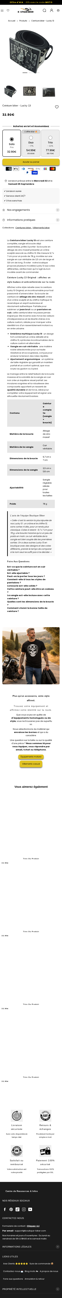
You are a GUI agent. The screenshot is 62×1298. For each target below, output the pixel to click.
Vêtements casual (31, 763)
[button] (57, 107)
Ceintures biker (23, 227)
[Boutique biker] (25, 10)
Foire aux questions (13, 1278)
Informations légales (16, 1246)
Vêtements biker (41, 227)
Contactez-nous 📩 (13, 1271)
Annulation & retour (35, 1278)
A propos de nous (49, 1271)
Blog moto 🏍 (31, 1271)
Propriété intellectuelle (19, 1289)
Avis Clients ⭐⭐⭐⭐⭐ (15, 1263)
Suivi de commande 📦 (41, 1263)
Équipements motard (31, 756)
